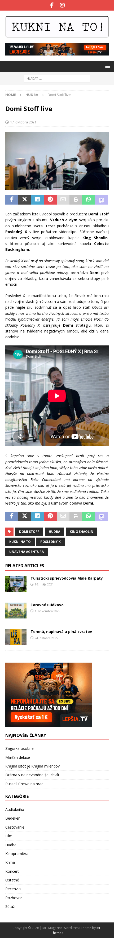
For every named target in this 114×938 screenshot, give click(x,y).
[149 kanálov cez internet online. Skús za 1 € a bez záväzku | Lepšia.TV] (57, 52)
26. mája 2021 (44, 584)
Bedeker (12, 818)
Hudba (10, 844)
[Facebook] (51, 5)
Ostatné (12, 879)
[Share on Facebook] (11, 200)
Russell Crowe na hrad (24, 783)
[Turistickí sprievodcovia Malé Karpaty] (16, 584)
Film (8, 835)
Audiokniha (14, 809)
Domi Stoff (29, 531)
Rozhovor (13, 897)
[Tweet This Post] (24, 200)
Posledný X (50, 541)
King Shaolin (81, 531)
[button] (107, 66)
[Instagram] (62, 5)
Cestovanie (14, 827)
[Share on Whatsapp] (88, 200)
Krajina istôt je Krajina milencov (32, 766)
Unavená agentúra (26, 551)
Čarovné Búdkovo (47, 604)
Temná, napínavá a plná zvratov (61, 631)
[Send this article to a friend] (63, 200)
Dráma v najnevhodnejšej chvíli (32, 774)
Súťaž (10, 906)
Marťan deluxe (17, 757)
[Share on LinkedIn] (37, 200)
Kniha (10, 862)
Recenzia (13, 888)
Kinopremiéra (16, 853)
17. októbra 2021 (23, 122)
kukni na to (20, 541)
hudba (54, 531)
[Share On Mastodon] (101, 200)
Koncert (12, 871)
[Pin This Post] (50, 200)
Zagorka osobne (19, 748)
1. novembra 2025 (47, 611)
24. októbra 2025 (46, 638)
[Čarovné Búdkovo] (16, 610)
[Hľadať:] (57, 78)
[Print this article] (75, 200)
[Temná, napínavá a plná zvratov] (16, 637)
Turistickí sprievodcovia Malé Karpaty (66, 578)
